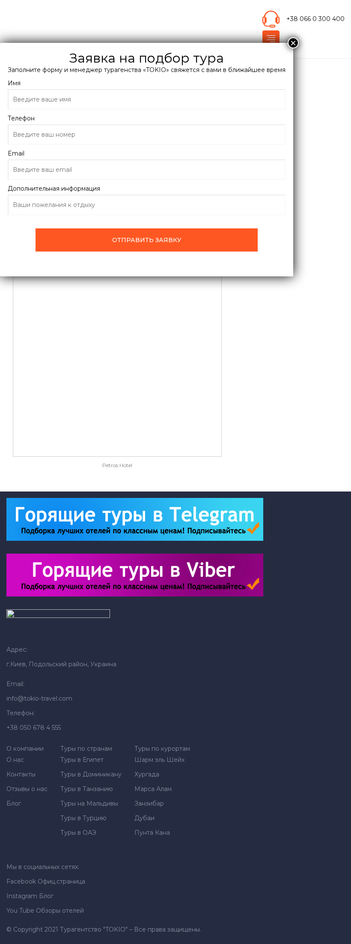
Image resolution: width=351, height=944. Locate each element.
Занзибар (149, 803)
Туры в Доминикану (91, 774)
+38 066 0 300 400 (315, 19)
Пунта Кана (152, 832)
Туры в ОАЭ (78, 832)
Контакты (21, 774)
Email (16, 153)
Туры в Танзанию (86, 789)
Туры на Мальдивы (89, 803)
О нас (15, 760)
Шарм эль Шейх (159, 760)
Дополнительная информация (54, 188)
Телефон (21, 118)
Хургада (146, 774)
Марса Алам (153, 789)
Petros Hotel (117, 465)
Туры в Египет (82, 760)
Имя (14, 83)
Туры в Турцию (83, 818)
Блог (13, 803)
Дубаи (144, 818)
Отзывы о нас (27, 789)
